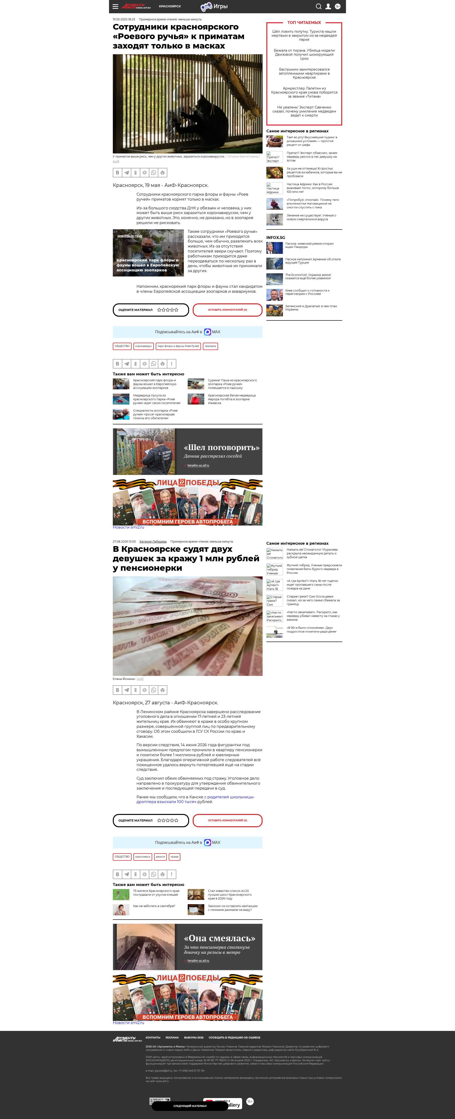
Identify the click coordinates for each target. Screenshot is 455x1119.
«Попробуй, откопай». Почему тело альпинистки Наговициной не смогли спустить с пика (313, 203)
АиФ (116, 161)
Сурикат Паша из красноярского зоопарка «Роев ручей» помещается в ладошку (232, 384)
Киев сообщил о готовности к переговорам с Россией (307, 292)
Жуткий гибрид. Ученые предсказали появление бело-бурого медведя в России (314, 569)
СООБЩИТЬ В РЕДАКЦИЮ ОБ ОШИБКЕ (234, 1037)
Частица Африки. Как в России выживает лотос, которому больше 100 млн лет (313, 187)
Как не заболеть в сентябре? (154, 906)
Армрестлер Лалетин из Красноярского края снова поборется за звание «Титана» (304, 92)
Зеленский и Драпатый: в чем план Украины (311, 308)
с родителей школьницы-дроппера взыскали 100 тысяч (195, 799)
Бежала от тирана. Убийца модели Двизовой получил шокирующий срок (304, 55)
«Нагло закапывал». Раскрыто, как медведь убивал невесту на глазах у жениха (313, 615)
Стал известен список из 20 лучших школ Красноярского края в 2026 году (230, 894)
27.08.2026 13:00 (124, 541)
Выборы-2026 (193, 1037)
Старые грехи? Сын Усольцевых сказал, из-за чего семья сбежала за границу (313, 600)
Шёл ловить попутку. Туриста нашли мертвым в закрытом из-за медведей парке (304, 36)
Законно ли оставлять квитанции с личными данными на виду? (233, 908)
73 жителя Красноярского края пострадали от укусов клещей (156, 892)
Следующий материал (190, 1106)
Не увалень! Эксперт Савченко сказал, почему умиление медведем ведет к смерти (304, 111)
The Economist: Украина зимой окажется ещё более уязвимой (308, 276)
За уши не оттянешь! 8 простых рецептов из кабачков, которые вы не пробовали (314, 172)
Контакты (153, 1037)
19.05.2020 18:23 (124, 19)
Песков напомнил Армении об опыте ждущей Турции (313, 261)
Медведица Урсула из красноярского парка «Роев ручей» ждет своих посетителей (156, 399)
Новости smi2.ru (128, 527)
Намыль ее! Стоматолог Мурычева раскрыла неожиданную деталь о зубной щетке (312, 553)
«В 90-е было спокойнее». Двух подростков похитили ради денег (312, 629)
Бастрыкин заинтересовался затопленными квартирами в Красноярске (304, 73)
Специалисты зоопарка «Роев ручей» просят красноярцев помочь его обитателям (155, 414)
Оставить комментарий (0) (227, 309)
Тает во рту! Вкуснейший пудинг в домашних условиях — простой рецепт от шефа (312, 141)
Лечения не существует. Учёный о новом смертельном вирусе (311, 217)
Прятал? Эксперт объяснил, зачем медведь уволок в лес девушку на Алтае (312, 156)
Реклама (172, 1037)
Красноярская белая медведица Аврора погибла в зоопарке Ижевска (232, 399)
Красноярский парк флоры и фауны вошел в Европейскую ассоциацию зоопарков (154, 384)
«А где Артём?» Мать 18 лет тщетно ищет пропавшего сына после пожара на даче (312, 584)
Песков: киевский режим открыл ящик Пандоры (309, 245)
